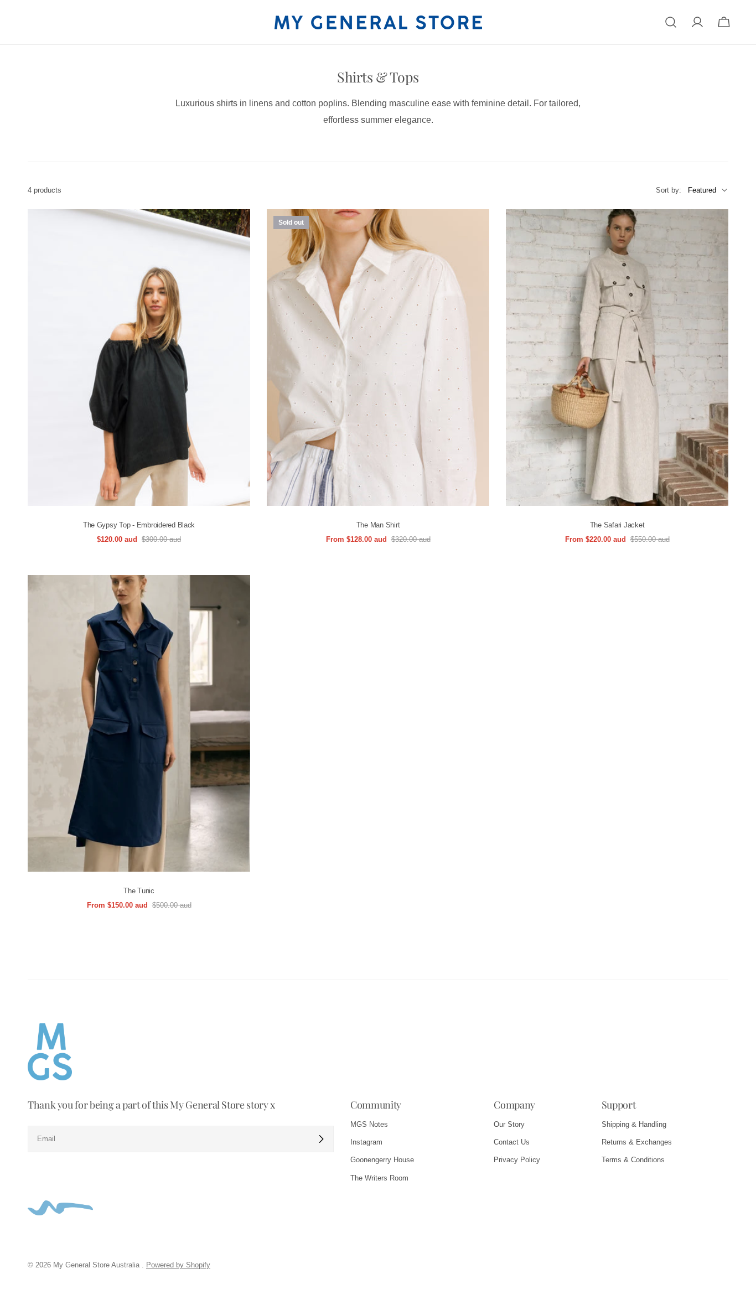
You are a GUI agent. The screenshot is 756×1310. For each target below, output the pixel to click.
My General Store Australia (97, 1265)
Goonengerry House (382, 1160)
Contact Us (512, 1142)
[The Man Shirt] (378, 357)
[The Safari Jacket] (617, 357)
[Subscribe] (321, 1139)
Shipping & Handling (634, 1124)
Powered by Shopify (178, 1265)
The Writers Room (379, 1178)
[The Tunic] (139, 723)
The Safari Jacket (617, 525)
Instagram (366, 1142)
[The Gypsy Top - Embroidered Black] (139, 357)
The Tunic (138, 891)
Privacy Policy (517, 1160)
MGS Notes (369, 1124)
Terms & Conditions (633, 1160)
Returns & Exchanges (637, 1142)
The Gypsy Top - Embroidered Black (139, 525)
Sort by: (668, 189)
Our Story (509, 1124)
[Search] (671, 22)
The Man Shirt (378, 525)
